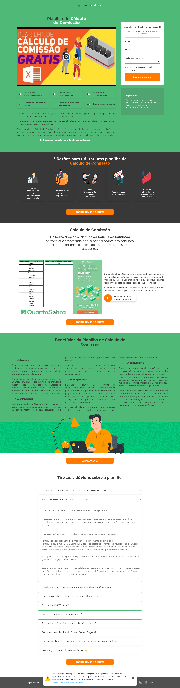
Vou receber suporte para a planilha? (62, 614)
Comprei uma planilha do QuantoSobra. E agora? (69, 632)
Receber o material (142, 77)
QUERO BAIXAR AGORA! (90, 212)
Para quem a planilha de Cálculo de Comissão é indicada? (74, 490)
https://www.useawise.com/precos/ (67, 682)
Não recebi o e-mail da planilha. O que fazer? (66, 499)
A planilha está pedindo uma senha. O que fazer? (69, 623)
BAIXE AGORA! (90, 460)
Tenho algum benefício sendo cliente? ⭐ (64, 650)
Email (127, 49)
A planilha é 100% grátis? (55, 605)
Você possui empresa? (134, 58)
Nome (127, 41)
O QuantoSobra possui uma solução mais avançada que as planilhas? (80, 641)
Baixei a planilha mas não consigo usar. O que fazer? (71, 596)
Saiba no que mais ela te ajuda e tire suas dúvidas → (66, 140)
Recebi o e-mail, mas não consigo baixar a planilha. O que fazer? (77, 587)
